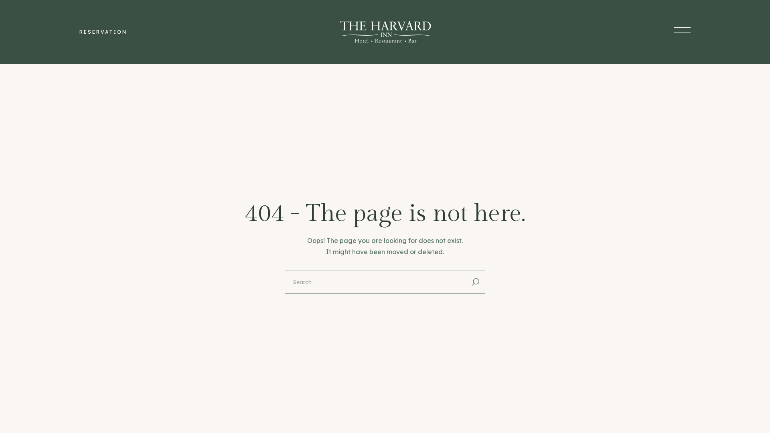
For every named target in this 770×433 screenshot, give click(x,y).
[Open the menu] (682, 32)
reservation (103, 32)
